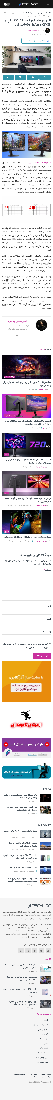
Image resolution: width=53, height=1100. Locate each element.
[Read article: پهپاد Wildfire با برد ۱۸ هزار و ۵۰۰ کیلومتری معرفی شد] (45, 846)
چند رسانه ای (42, 1062)
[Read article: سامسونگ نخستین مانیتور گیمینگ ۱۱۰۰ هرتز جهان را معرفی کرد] (26, 367)
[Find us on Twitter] (48, 950)
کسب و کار (43, 1048)
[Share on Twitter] (20, 77)
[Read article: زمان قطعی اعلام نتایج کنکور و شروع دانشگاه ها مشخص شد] (45, 810)
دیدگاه (47, 570)
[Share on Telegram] (33, 77)
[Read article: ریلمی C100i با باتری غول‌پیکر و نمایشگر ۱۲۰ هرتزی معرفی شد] (45, 968)
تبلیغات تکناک (19, 1074)
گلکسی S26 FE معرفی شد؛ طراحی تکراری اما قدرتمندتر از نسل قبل (20, 857)
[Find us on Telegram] (34, 950)
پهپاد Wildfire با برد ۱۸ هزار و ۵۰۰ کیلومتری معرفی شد (23, 844)
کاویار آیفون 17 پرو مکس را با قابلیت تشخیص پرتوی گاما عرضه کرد (22, 1003)
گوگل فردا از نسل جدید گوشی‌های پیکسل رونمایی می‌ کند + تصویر (20, 796)
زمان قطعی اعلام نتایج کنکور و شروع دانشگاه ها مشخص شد (22, 808)
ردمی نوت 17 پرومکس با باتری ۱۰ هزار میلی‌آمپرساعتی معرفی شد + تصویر (21, 880)
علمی (46, 1043)
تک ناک (48, 13)
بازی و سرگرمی (42, 1057)
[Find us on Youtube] (41, 950)
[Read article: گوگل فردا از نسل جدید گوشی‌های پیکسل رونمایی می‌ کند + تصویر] (45, 798)
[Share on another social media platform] (8, 77)
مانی (44, 428)
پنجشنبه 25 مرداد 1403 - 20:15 (37, 35)
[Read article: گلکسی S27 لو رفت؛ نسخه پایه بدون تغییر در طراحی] (45, 992)
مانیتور (27, 13)
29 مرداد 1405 (32, 814)
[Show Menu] (48, 4)
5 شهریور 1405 (31, 389)
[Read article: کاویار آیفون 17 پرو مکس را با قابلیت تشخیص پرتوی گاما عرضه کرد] (45, 1004)
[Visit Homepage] (28, 4)
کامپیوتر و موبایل (37, 13)
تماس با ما (36, 1077)
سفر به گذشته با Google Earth (23, 867)
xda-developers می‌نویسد (37, 162)
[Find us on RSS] (21, 950)
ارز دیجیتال (43, 1039)
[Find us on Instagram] (28, 950)
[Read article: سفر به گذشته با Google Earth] (45, 870)
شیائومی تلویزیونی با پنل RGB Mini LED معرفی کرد (27, 537)
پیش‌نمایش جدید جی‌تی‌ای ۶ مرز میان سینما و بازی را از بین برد (21, 978)
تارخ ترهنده (42, 389)
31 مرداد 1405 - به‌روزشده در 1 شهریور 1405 (19, 541)
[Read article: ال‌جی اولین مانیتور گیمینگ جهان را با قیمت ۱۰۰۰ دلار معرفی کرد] (26, 483)
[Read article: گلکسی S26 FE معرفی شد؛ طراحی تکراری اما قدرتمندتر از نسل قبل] (45, 858)
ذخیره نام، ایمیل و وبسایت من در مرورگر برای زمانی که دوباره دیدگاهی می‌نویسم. (25, 646)
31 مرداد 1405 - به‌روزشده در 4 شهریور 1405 (23, 849)
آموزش (45, 1034)
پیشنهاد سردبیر (9, 377)
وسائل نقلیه (43, 1053)
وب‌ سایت (47, 631)
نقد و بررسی (43, 1029)
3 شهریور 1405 (27, 467)
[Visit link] (26, 681)
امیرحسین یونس (33, 31)
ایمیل (47, 619)
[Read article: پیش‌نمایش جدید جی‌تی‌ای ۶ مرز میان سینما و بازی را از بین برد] (45, 980)
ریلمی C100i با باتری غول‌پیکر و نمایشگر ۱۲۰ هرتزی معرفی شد (20, 966)
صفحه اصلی (46, 1074)
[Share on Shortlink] (45, 77)
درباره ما (48, 1077)
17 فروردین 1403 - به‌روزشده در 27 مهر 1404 (23, 871)
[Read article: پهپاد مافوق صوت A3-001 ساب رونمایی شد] (45, 834)
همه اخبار (33, 1074)
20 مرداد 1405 (31, 801)
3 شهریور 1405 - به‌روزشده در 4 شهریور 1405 (19, 505)
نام (48, 606)
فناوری (45, 1020)
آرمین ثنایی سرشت (40, 467)
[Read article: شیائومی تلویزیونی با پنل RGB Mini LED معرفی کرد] (26, 522)
